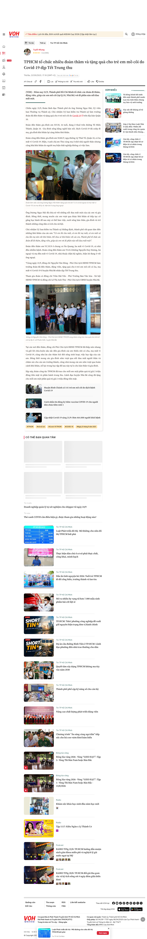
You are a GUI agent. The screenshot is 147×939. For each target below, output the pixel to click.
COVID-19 (69, 427)
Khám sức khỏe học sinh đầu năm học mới (77, 803)
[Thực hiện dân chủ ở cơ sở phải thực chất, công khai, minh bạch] (39, 557)
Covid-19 (76, 115)
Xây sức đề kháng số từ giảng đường (133, 110)
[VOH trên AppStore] (123, 909)
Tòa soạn (50, 902)
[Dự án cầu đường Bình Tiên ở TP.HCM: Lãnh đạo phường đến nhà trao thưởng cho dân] (39, 648)
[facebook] (40, 81)
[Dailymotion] (141, 903)
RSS (63, 902)
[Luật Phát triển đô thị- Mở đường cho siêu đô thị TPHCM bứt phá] (39, 535)
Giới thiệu (27, 932)
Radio (58, 800)
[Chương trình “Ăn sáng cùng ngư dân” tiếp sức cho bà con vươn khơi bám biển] (39, 738)
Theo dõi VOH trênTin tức (67, 75)
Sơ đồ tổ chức (36, 932)
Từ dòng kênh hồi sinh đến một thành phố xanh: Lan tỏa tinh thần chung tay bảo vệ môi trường (134, 98)
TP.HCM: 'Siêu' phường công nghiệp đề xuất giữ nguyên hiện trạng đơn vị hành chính (78, 623)
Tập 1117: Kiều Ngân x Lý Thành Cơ (74, 826)
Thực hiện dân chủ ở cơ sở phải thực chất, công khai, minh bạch (77, 555)
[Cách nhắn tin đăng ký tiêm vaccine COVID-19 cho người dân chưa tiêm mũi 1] (34, 403)
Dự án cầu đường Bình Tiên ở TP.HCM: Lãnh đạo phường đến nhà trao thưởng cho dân (78, 645)
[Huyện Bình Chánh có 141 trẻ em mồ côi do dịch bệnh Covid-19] (34, 389)
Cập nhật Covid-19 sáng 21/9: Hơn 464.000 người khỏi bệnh (72, 417)
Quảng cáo (30, 902)
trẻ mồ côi (41, 427)
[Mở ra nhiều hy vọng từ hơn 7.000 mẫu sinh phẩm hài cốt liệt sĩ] (39, 602)
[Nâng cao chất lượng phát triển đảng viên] (39, 715)
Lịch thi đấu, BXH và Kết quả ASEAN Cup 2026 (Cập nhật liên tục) (67, 34)
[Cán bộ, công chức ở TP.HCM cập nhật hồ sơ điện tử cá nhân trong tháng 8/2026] (113, 142)
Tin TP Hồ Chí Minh (59, 43)
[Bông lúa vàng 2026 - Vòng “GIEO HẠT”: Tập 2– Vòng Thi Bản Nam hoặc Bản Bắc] (39, 761)
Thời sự (42, 43)
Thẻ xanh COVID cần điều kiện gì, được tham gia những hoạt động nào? (60, 517)
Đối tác (28, 906)
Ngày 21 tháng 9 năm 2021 (87, 427)
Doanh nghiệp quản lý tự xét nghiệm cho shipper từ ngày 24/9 (55, 506)
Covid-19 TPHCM (55, 427)
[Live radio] (13, 60)
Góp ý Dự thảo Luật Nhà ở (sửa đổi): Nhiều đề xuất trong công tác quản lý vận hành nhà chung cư (134, 129)
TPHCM (30, 427)
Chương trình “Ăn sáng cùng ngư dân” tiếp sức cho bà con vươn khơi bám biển (77, 736)
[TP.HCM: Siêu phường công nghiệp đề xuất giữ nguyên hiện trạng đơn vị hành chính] (39, 625)
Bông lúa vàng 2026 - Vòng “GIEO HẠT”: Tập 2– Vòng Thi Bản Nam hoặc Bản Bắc (78, 758)
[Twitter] (137, 903)
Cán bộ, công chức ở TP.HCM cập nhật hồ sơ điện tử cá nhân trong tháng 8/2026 (133, 143)
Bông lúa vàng (62, 753)
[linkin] (127, 903)
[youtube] (117, 903)
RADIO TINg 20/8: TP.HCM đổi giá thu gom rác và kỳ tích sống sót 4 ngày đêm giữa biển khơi (78, 876)
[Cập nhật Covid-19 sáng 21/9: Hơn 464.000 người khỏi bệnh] (34, 417)
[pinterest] (124, 903)
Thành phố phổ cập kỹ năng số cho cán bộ (77, 689)
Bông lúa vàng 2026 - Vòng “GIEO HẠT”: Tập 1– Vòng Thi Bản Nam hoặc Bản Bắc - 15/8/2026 (78, 782)
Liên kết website (77, 902)
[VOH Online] (30, 919)
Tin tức (31, 43)
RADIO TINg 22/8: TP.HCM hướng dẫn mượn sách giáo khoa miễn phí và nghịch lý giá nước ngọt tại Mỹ (78, 852)
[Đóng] (108, 928)
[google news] (130, 903)
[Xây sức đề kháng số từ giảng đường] (113, 113)
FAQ (63, 906)
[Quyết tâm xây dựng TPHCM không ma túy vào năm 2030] (39, 670)
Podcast (60, 845)
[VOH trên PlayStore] (136, 909)
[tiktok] (120, 903)
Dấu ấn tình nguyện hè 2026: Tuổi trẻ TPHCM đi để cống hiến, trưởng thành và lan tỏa (79, 577)
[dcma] (134, 903)
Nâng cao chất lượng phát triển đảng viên (77, 711)
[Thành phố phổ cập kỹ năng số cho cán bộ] (39, 693)
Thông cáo (51, 906)
